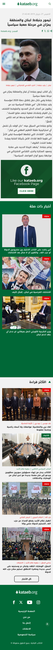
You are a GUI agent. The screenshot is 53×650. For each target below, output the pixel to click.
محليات (46, 216)
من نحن (26, 617)
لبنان (49, 85)
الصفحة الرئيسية (26, 611)
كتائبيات (46, 435)
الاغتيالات (20, 562)
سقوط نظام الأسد (23, 468)
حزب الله (48, 517)
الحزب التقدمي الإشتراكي (26, 85)
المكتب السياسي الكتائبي (41, 468)
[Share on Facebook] (42, 31)
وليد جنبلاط (41, 85)
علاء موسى (47, 423)
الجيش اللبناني (25, 517)
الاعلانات (26, 629)
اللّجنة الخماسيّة (26, 423)
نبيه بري (37, 423)
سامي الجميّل (46, 562)
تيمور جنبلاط (10, 85)
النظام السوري (37, 517)
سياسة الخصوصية (26, 635)
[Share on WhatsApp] (48, 31)
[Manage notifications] (47, 624)
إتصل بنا (27, 623)
